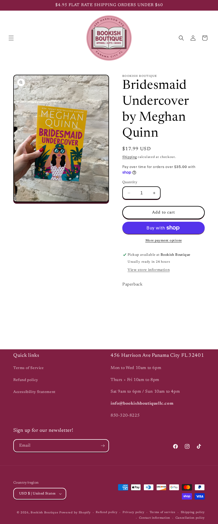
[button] (11, 38)
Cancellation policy (190, 518)
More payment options (163, 240)
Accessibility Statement (34, 392)
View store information (149, 270)
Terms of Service (28, 368)
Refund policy (25, 380)
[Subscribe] (102, 445)
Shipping (129, 157)
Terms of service (162, 512)
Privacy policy (133, 512)
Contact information (154, 518)
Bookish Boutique (44, 512)
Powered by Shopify (75, 512)
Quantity (129, 182)
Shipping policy (193, 512)
